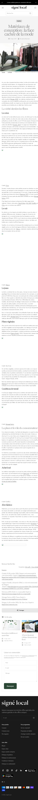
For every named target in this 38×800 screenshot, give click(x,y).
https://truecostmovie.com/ (9, 604)
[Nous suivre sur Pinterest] (12, 770)
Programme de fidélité (26, 731)
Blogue (3, 746)
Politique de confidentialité (28, 655)
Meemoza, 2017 (24, 194)
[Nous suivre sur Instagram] (7, 770)
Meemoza (4, 384)
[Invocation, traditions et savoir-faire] (11, 625)
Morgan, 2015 (14, 99)
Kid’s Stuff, (28, 203)
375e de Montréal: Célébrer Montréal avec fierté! (29, 637)
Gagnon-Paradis (15, 333)
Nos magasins (5, 734)
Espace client (5, 749)
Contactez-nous (5, 731)
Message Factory (15, 316)
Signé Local (26, 473)
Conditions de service (9, 657)
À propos (4, 728)
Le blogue (10, 72)
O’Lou (7, 185)
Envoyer (10, 686)
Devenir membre (25, 737)
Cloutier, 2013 (16, 125)
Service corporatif (25, 728)
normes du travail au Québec (9, 481)
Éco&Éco (34, 203)
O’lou (3, 205)
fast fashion (34, 523)
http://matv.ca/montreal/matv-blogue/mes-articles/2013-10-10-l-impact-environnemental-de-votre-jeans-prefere (20, 577)
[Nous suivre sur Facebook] (3, 770)
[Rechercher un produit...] (19, 13)
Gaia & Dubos (21, 203)
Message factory (10, 424)
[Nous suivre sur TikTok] (16, 770)
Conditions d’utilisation (8, 761)
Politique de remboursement (9, 758)
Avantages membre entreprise (28, 734)
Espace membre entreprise (8, 752)
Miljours (18, 229)
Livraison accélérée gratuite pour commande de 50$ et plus (19, 2)
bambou (19, 21)
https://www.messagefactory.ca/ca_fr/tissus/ (14, 599)
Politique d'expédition (7, 755)
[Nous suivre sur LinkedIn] (21, 770)
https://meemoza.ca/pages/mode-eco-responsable (16, 593)
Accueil (3, 72)
